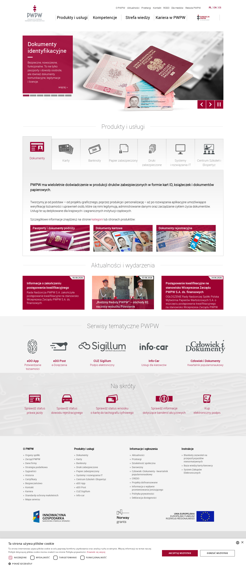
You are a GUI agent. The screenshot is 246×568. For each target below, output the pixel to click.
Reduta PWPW (193, 7)
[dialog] (123, 553)
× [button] (242, 542)
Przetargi (146, 7)
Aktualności (133, 7)
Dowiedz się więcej (96, 552)
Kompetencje (105, 17)
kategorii (98, 219)
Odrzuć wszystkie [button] (217, 553)
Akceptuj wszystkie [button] (180, 553)
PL (210, 7)
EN (215, 7)
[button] (82, 563)
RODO (166, 7)
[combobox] (237, 542)
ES (219, 7)
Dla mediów (177, 7)
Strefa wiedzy (138, 17)
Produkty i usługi (72, 17)
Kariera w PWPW (170, 17)
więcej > (63, 87)
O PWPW (120, 7)
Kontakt (157, 7)
